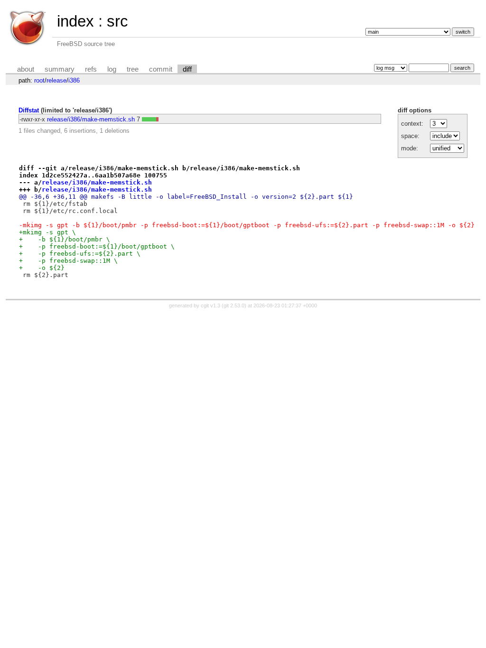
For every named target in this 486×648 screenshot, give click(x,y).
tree (133, 69)
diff (187, 69)
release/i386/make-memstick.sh (91, 119)
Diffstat (29, 110)
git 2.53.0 (234, 305)
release (56, 80)
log (111, 69)
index (75, 21)
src (117, 21)
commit (160, 69)
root (39, 80)
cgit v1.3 (210, 305)
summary (60, 69)
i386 (74, 80)
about (25, 69)
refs (91, 69)
